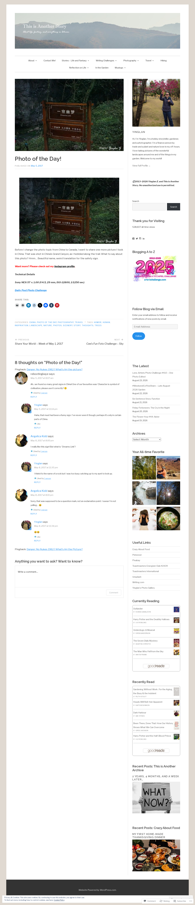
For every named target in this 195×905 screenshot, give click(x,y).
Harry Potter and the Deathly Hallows (151, 619)
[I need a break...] (144, 519)
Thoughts (88, 325)
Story (77, 325)
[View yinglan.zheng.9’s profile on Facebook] (133, 238)
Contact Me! (50, 60)
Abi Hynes (140, 716)
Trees (98, 325)
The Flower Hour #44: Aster (145, 416)
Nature (48, 325)
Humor (97, 322)
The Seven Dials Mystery (145, 640)
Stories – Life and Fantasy (74, 60)
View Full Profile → (141, 165)
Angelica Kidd (39, 436)
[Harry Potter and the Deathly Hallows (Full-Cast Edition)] (176, 622)
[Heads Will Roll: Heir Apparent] (176, 704)
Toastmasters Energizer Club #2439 (150, 566)
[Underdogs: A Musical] (176, 633)
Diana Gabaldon (143, 612)
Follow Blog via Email (148, 309)
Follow (138, 336)
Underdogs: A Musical (144, 630)
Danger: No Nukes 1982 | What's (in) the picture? (55, 369)
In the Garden (101, 67)
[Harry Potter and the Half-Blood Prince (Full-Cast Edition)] (176, 738)
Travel (148, 60)
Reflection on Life (77, 67)
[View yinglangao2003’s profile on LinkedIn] (143, 238)
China (32, 322)
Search (135, 201)
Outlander (138, 608)
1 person (44, 393)
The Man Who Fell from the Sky (148, 651)
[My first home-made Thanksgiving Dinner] (156, 870)
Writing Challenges (105, 60)
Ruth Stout (141, 696)
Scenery (68, 325)
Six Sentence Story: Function (146, 398)
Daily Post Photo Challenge (31, 290)
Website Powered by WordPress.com (97, 890)
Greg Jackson (142, 730)
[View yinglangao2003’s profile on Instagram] (140, 238)
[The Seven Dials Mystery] (176, 646)
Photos (57, 325)
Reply (34, 397)
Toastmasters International (145, 571)
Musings (119, 67)
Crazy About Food (141, 549)
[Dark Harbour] (176, 715)
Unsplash (136, 576)
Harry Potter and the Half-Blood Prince (152, 735)
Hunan (106, 322)
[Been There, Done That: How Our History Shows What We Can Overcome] (176, 729)
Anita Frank (141, 654)
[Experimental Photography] (144, 493)
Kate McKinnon (142, 705)
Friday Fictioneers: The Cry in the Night (151, 407)
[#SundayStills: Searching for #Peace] (144, 468)
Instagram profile (64, 266)
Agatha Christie (143, 644)
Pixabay (136, 560)
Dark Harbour (139, 712)
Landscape (35, 325)
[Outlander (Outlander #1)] (176, 611)
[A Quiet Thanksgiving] (168, 519)
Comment (113, 592)
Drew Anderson (143, 633)
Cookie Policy (59, 900)
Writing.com (138, 582)
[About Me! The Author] (168, 468)
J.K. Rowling (141, 622)
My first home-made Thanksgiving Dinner (148, 836)
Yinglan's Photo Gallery (143, 587)
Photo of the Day (47, 322)
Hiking (163, 60)
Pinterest (137, 555)
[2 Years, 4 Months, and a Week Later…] (156, 812)
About (31, 60)
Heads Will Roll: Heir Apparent (147, 702)
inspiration (21, 325)
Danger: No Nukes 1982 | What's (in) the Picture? (55, 549)
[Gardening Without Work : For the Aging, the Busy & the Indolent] (176, 695)
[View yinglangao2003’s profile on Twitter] (137, 238)
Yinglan (38, 405)
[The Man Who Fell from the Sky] (176, 654)
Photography (129, 60)
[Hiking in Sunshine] (168, 493)
